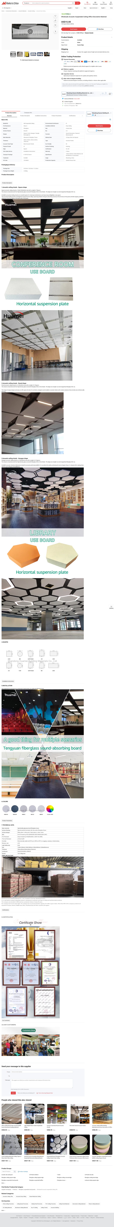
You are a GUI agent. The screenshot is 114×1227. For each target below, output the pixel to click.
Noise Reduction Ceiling (35, 1196)
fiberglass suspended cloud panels (10, 1180)
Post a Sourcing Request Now (45, 1093)
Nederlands (60, 1217)
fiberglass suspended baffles (36, 1180)
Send (13, 1093)
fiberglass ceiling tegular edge (36, 1177)
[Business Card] (110, 119)
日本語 (74, 1217)
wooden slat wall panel (7, 1174)
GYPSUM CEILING (89, 1174)
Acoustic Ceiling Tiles (8, 1196)
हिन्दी (78, 1217)
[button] (79, 115)
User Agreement (65, 1221)
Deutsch (54, 1217)
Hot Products (19, 1215)
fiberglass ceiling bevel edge (91, 1177)
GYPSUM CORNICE (33, 1174)
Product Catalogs (23, 1171)
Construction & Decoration (11, 11)
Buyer (76, 8)
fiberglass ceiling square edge (9, 1177)
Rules (111, 8)
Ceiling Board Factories (22, 1204)
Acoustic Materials (22, 11)
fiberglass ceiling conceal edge (64, 1177)
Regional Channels (75, 1215)
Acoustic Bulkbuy (55, 1207)
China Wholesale (50, 1215)
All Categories (7, 8)
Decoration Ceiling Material (79, 1204)
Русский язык (43, 1217)
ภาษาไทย (82, 1217)
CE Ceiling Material (7, 1207)
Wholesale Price (59, 1215)
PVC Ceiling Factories (50, 1204)
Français (37, 1217)
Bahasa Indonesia (100, 1217)
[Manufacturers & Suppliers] (10, 3)
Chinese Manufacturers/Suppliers (39, 1215)
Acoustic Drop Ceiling (40, 11)
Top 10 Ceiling (34, 1207)
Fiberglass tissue (61, 1180)
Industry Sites (67, 1215)
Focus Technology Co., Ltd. (47, 1221)
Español (25, 1217)
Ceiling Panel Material (64, 1204)
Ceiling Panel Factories (36, 1204)
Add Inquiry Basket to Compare (30, 60)
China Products (26, 1215)
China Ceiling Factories (8, 1204)
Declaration (73, 1221)
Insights (96, 1215)
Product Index (84, 1215)
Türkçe (87, 1217)
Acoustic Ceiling (31, 11)
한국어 (69, 1217)
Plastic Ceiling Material (94, 1204)
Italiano (49, 1217)
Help (85, 8)
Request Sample (89, 33)
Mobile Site (90, 1215)
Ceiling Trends (44, 1207)
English (20, 1217)
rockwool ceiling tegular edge (92, 1180)
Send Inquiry (73, 29)
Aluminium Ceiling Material (21, 1207)
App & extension (93, 8)
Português (31, 1217)
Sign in (110, 4)
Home (3, 11)
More (3, 1210)
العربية (65, 1217)
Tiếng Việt (92, 1217)
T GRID (58, 1174)
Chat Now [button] (101, 29)
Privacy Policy (80, 1221)
